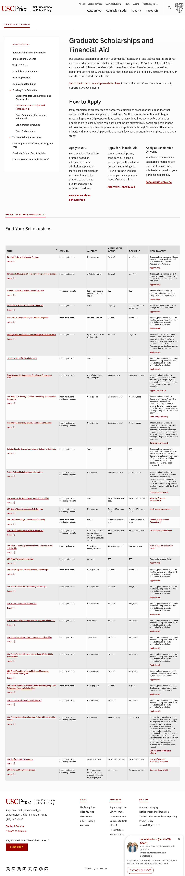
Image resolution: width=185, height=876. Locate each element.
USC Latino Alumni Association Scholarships (25, 530)
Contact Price (14, 826)
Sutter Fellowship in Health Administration (24, 472)
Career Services (95, 4)
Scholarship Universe (159, 182)
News (127, 4)
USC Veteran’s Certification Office (160, 752)
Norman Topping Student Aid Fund (161, 547)
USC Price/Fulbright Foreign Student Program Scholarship (31, 620)
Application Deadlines (24, 84)
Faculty (136, 10)
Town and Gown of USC (159, 770)
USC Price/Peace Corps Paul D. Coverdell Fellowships (29, 637)
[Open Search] (168, 7)
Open (10, 137)
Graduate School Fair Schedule (28, 153)
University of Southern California (179, 7)
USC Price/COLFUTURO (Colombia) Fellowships (26, 586)
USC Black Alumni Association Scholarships (25, 509)
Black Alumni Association (160, 509)
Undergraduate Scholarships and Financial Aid (33, 97)
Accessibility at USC (149, 825)
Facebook (35, 869)
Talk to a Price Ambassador (27, 137)
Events (136, 4)
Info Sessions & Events (24, 58)
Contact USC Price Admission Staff (30, 159)
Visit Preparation (21, 77)
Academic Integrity (148, 807)
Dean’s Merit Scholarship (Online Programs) (25, 305)
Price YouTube (87, 811)
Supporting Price (150, 4)
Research (152, 10)
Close (10, 90)
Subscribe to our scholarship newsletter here (95, 83)
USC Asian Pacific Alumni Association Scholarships (28, 498)
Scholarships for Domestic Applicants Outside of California (31, 449)
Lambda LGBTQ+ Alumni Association (159, 521)
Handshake (154, 299)
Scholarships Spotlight (28, 124)
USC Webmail (116, 811)
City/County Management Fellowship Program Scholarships (31, 274)
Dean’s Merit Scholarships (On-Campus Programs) (28, 318)
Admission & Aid (116, 10)
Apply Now (154, 268)
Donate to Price (15, 831)
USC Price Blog (87, 820)
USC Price (31, 801)
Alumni (113, 825)
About (82, 4)
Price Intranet (116, 829)
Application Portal (157, 391)
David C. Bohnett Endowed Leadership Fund (25, 291)
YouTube (30, 869)
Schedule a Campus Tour (25, 71)
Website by (96, 868)
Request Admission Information (29, 52)
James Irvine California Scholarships (22, 358)
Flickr (46, 869)
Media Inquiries (87, 807)
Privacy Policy (146, 820)
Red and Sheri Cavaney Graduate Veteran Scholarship (29, 423)
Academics (94, 10)
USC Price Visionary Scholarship (20, 559)
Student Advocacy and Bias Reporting (158, 816)
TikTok (24, 869)
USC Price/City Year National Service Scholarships (27, 570)
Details (9, 262)
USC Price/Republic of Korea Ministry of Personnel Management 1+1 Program (27, 672)
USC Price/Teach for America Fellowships (24, 700)
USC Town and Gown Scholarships (21, 770)
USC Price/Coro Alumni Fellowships (21, 603)
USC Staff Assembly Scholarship (20, 759)
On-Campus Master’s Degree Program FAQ (32, 145)
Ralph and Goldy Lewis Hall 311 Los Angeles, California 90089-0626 (26, 812)
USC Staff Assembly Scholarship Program (158, 760)
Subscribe (16, 847)
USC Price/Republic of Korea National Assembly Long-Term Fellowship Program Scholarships (31, 687)
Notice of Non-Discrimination (154, 811)
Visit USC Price (20, 65)
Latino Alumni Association (160, 530)
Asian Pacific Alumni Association (158, 499)
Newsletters (86, 816)
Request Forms (117, 834)
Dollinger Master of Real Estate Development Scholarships (31, 334)
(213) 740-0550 (14, 819)
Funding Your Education (17, 25)
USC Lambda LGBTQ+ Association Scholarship (26, 520)
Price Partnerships (25, 131)
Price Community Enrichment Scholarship (31, 117)
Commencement (118, 816)
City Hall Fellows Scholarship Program (23, 257)
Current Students (113, 4)
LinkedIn (13, 869)
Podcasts (84, 825)
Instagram (8, 869)
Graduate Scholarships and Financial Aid (30, 107)
